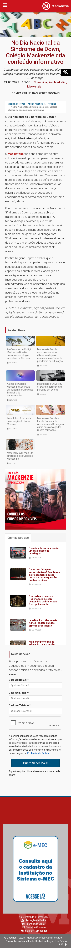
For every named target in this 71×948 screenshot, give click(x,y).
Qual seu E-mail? (19, 692)
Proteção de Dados (38, 753)
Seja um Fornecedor (36, 930)
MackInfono (16, 154)
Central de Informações (36, 917)
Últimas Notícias (18, 537)
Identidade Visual (36, 924)
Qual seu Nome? (19, 680)
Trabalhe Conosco (36, 927)
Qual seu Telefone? (20, 705)
